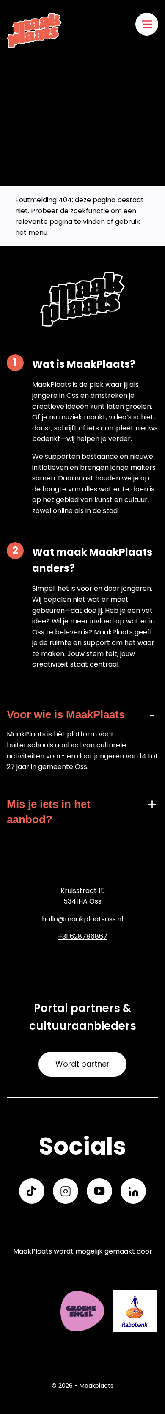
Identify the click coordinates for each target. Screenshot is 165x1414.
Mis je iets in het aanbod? (49, 812)
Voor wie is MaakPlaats (66, 714)
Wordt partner (82, 1063)
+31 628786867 (82, 936)
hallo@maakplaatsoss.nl (82, 919)
